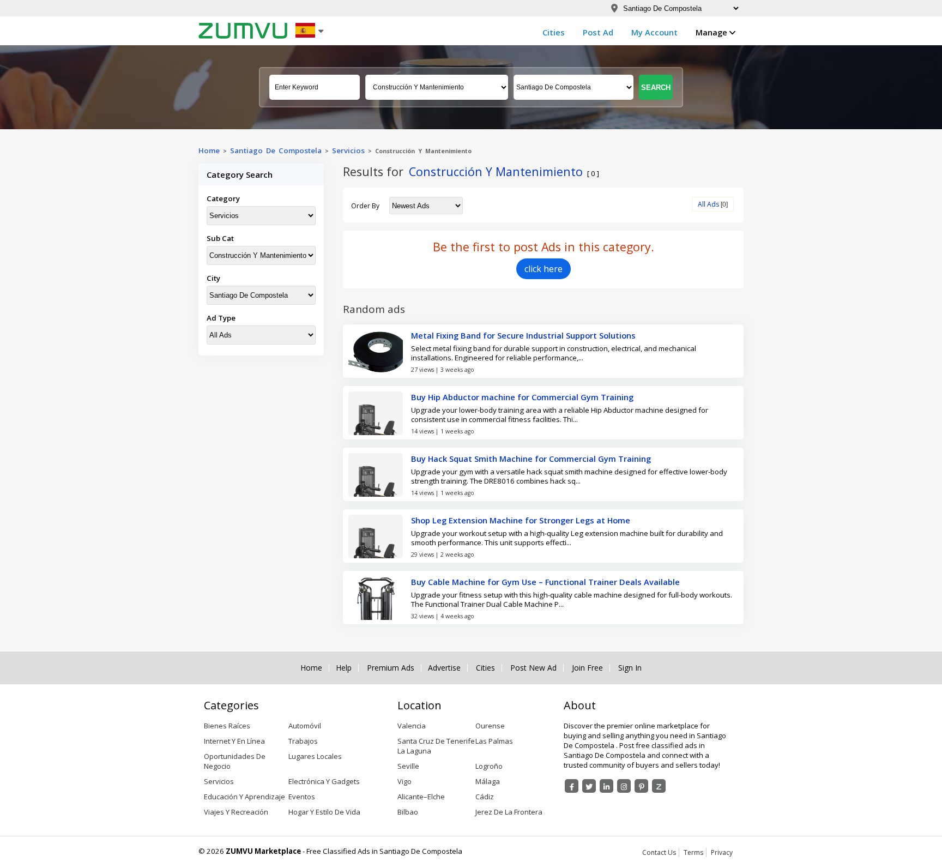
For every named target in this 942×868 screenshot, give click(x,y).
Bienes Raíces (227, 726)
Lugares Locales (315, 756)
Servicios (348, 150)
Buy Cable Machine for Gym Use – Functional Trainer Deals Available (545, 581)
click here (543, 269)
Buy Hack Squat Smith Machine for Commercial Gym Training (531, 458)
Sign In (630, 668)
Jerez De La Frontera (508, 812)
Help (344, 668)
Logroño (489, 766)
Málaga (487, 781)
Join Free (587, 668)
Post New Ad (533, 668)
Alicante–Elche (421, 796)
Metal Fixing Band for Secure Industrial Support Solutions (523, 335)
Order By (365, 205)
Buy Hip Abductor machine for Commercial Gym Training (522, 396)
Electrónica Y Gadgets (324, 781)
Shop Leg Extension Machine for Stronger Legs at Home (520, 520)
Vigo (404, 781)
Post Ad (598, 32)
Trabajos (303, 741)
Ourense (490, 726)
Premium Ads (390, 668)
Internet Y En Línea (234, 741)
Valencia (411, 726)
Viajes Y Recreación (236, 812)
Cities (553, 32)
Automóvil (304, 726)
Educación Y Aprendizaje (244, 796)
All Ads (708, 204)
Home (209, 150)
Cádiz (484, 796)
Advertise (444, 668)
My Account (654, 32)
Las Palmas (494, 741)
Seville (408, 766)
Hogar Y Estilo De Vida (324, 812)
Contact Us (659, 852)
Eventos (301, 796)
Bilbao (407, 812)
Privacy (722, 852)
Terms (693, 852)
